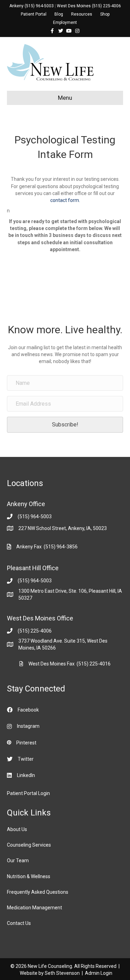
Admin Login (98, 973)
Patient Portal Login (28, 793)
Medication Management (34, 907)
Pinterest (26, 742)
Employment (65, 22)
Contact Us (19, 923)
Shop (105, 14)
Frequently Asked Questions (37, 892)
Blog (58, 14)
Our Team (18, 860)
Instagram (28, 726)
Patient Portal (33, 14)
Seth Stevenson (62, 973)
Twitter (26, 759)
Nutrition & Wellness (28, 876)
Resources (81, 14)
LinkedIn (26, 775)
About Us (17, 829)
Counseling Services (29, 845)
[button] (65, 424)
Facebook (28, 710)
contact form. (65, 200)
